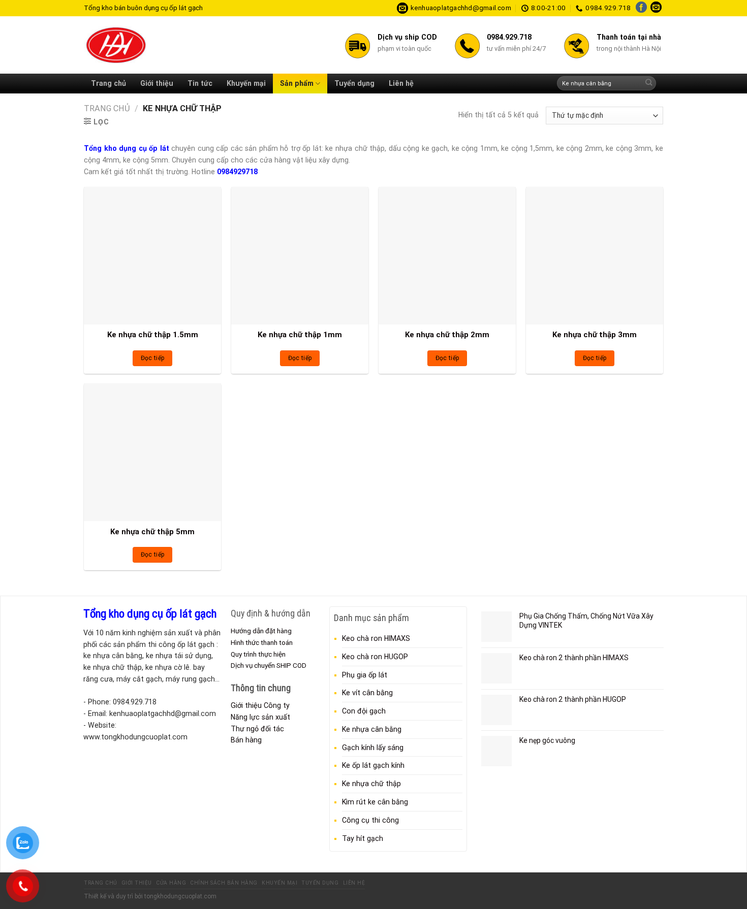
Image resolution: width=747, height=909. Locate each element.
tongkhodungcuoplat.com (180, 896)
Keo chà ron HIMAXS (376, 638)
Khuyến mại (246, 83)
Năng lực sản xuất (260, 717)
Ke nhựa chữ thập (371, 784)
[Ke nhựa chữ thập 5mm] (152, 452)
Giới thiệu (156, 83)
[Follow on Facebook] (641, 8)
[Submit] (648, 83)
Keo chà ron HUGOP (375, 657)
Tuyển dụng (354, 83)
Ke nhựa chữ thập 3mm (594, 334)
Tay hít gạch (362, 838)
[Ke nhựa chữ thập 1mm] (299, 255)
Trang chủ (108, 83)
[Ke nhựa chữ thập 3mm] (594, 255)
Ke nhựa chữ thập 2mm (447, 334)
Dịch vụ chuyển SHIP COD (268, 665)
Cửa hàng (171, 883)
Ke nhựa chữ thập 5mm (152, 531)
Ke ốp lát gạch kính (373, 765)
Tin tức (200, 83)
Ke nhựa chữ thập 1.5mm (152, 334)
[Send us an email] (656, 8)
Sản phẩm (297, 83)
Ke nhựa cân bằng (371, 729)
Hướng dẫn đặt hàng (261, 631)
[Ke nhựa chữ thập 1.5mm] (152, 255)
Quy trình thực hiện (258, 654)
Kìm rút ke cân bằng (375, 802)
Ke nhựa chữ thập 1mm (300, 334)
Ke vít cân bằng (367, 693)
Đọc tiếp (153, 358)
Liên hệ (401, 83)
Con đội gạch (364, 711)
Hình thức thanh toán (262, 642)
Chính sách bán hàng (224, 883)
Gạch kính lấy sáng (372, 747)
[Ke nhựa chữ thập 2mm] (447, 255)
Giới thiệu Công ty (260, 705)
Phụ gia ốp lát (364, 675)
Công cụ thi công (370, 820)
